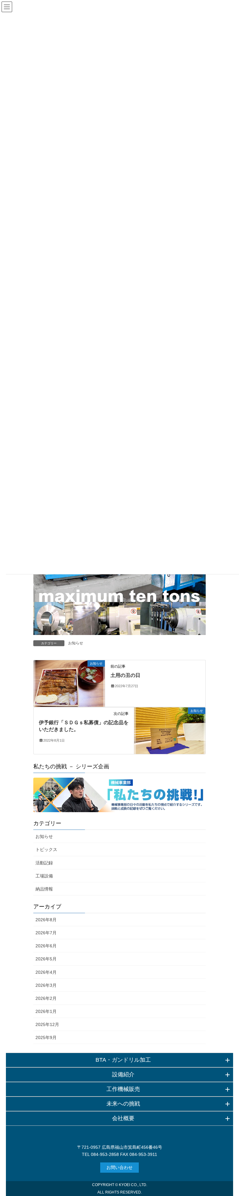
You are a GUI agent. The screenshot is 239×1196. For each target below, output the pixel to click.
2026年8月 (46, 919)
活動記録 (44, 862)
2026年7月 (46, 932)
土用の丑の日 (125, 675)
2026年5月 (46, 958)
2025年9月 (46, 1037)
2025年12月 (47, 1024)
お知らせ (75, 643)
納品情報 (44, 888)
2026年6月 (46, 945)
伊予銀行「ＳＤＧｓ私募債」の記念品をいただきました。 (84, 726)
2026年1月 (46, 1011)
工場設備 (44, 875)
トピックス (46, 849)
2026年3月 (46, 985)
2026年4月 (46, 972)
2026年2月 (46, 998)
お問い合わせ (119, 1167)
